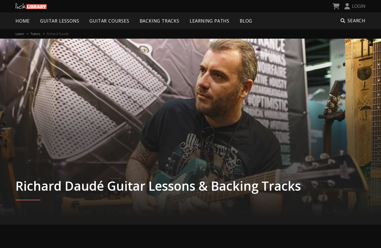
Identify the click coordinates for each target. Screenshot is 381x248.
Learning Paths (209, 21)
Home (23, 21)
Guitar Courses (109, 21)
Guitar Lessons (59, 21)
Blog (246, 21)
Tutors (35, 34)
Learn (20, 34)
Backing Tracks (159, 21)
